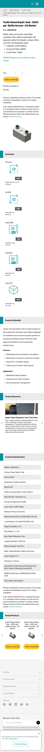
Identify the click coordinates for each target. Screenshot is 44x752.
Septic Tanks (26, 10)
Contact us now (15, 116)
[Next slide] (42, 423)
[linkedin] (15, 704)
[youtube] (21, 704)
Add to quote (10, 79)
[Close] (39, 733)
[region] (20, 740)
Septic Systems (14, 10)
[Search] (32, 4)
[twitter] (10, 704)
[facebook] (4, 704)
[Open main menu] (37, 4)
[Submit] (38, 722)
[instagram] (27, 704)
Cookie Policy (13, 738)
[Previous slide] (2, 423)
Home (5, 10)
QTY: (5, 73)
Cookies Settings (21, 744)
